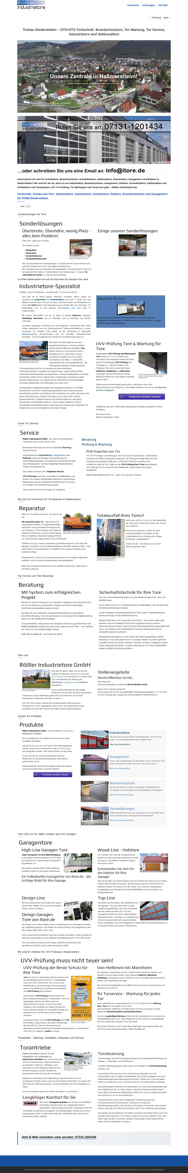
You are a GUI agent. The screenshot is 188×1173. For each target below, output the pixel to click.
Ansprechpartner (158, 1170)
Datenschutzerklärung (125, 1170)
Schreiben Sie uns (102, 1170)
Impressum (137, 1170)
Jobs (82, 1170)
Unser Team (147, 1170)
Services (113, 1170)
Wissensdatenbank (54, 1170)
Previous (156, 17)
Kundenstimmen (74, 1170)
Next (166, 17)
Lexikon (64, 1170)
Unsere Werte (90, 1170)
